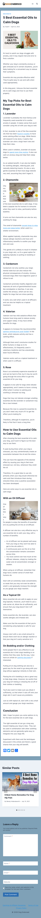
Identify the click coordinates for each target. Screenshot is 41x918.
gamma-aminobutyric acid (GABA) (16, 332)
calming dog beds (24, 658)
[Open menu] (32, 3)
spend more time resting (18, 152)
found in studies (23, 134)
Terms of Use (33, 905)
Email (6, 873)
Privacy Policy (21, 908)
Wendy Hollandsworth (13, 801)
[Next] (35, 790)
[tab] (16, 810)
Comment (8, 836)
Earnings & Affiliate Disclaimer (14, 905)
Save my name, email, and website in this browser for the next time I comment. (19, 888)
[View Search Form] (37, 4)
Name (7, 863)
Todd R (7, 26)
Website (7, 882)
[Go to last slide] (5, 790)
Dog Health (7, 14)
